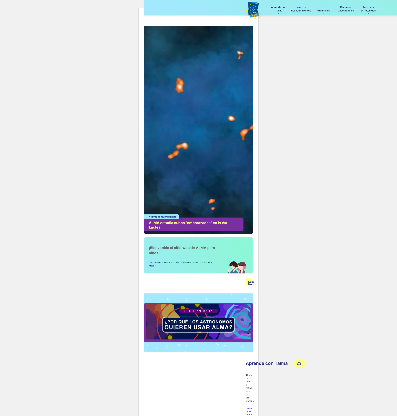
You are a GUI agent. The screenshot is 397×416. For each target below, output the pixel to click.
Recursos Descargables (346, 9)
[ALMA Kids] (253, 10)
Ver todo (299, 363)
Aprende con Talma (278, 9)
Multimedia (323, 10)
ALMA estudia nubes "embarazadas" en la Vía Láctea (188, 225)
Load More (249, 282)
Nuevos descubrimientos (301, 9)
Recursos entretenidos (368, 9)
